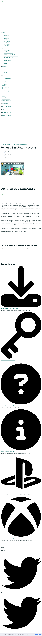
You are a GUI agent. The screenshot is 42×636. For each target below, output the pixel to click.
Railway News (6, 94)
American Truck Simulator (6, 100)
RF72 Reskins (4, 66)
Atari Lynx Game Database (6, 115)
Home (3, 30)
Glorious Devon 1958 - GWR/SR (9, 57)
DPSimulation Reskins (7, 78)
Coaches (5, 72)
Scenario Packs (6, 33)
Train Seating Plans (7, 91)
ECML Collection (6, 35)
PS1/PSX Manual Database (6, 112)
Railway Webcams (7, 93)
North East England (7, 50)
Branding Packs (6, 76)
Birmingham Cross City (7, 51)
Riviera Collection (7, 39)
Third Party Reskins (7, 79)
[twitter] (21, 592)
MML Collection (6, 38)
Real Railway (4, 88)
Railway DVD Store (5, 97)
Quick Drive (6, 47)
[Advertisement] (21, 21)
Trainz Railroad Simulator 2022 (7, 102)
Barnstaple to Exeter (7, 60)
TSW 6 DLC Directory (5, 87)
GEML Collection (6, 36)
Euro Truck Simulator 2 (6, 99)
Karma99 (5, 84)
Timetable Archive (7, 90)
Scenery (3, 96)
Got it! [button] (38, 634)
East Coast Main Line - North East (9, 54)
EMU (5, 70)
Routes (3, 48)
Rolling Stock (4, 81)
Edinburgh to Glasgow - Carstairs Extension (11, 56)
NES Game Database (5, 113)
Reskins (3, 75)
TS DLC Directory (5, 85)
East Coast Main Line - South (8, 53)
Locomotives (6, 67)
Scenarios (3, 32)
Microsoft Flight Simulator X (6, 106)
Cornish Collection (7, 41)
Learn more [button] (26, 634)
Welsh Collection (6, 42)
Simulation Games (5, 103)
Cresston (5, 63)
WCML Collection (7, 44)
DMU (5, 69)
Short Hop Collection (7, 45)
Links (3, 109)
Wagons (5, 73)
